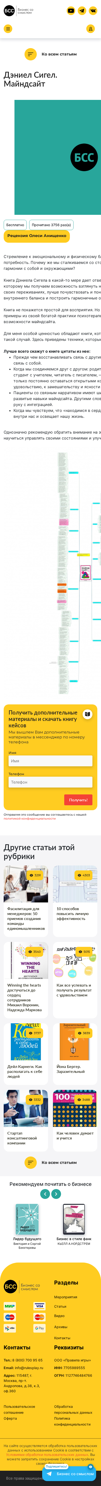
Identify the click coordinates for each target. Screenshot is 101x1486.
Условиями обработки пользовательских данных (47, 1454)
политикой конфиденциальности (30, 818)
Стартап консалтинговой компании (22, 1138)
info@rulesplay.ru (29, 1368)
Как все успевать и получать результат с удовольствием (74, 990)
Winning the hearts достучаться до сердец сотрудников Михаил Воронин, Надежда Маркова (24, 997)
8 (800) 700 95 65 (27, 1360)
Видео (59, 1316)
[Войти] (90, 28)
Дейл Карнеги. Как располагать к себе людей (24, 1071)
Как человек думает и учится (75, 1135)
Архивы (60, 1327)
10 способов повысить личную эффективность (73, 913)
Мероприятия (65, 1297)
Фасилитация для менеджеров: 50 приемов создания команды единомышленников (26, 918)
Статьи (60, 1306)
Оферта (10, 1418)
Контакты (62, 1338)
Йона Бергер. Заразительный (71, 1069)
